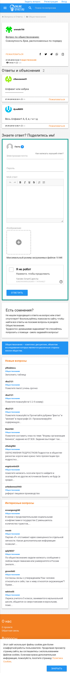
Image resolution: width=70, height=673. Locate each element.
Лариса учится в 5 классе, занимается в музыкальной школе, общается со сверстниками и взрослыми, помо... (34, 601)
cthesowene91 (20, 79)
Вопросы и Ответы (12, 17)
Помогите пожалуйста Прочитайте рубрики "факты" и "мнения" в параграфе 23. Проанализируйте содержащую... (33, 418)
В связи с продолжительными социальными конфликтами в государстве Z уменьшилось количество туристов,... (29, 520)
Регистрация (51, 1)
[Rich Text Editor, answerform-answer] (35, 202)
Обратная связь (10, 630)
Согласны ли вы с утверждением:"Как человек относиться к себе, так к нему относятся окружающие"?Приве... (35, 581)
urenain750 (19, 29)
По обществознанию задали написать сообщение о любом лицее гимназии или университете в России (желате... (32, 561)
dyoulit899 (18, 109)
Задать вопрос (32, 1)
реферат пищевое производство (22, 493)
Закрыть (56, 668)
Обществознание (36, 17)
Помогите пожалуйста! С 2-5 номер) (24, 402)
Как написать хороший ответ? (49, 153)
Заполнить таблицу (15, 374)
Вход (64, 1)
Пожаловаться (14, 54)
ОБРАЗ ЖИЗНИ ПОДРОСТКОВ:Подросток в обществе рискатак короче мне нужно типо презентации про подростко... (33, 456)
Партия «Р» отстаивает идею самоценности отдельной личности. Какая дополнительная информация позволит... (34, 540)
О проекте (7, 627)
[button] (10, 182)
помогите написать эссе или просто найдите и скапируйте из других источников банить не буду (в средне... (32, 476)
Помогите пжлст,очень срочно (21, 388)
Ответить (17, 292)
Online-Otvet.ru (17, 8)
